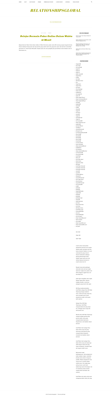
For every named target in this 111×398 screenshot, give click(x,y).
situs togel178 (79, 94)
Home (20, 1)
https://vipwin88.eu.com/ (81, 218)
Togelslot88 (78, 64)
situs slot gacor (79, 216)
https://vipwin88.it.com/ (81, 223)
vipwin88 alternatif (80, 129)
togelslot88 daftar (80, 191)
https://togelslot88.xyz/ (81, 100)
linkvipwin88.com (79, 174)
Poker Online (78, 90)
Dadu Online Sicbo (80, 204)
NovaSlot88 (78, 136)
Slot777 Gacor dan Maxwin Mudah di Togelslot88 (83, 36)
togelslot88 (78, 104)
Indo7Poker (78, 156)
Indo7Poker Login (79, 209)
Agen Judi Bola (79, 219)
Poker (39, 1)
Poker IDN (78, 235)
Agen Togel (78, 238)
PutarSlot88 (78, 141)
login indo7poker (79, 144)
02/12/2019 (43, 32)
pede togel (78, 278)
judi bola (78, 202)
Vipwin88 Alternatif (80, 177)
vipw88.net (78, 127)
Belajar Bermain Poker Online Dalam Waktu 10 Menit (46, 38)
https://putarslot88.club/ (81, 146)
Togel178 (78, 110)
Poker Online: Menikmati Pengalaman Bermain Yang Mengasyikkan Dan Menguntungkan (83, 54)
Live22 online (79, 261)
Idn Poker (78, 79)
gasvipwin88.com (79, 125)
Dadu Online (78, 161)
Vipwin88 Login (79, 117)
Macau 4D (78, 157)
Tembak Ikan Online (48, 1)
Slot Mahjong (78, 149)
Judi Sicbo (78, 206)
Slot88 (77, 77)
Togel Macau (78, 75)
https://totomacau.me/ (80, 122)
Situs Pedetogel (79, 89)
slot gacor (78, 226)
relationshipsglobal (55, 10)
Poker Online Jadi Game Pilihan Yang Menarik (83, 49)
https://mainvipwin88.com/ (81, 99)
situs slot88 (78, 221)
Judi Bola (67, 1)
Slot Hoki (78, 232)
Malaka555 (78, 176)
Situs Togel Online (79, 179)
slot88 (77, 186)
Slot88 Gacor (78, 92)
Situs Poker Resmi (79, 159)
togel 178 (78, 95)
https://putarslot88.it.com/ (81, 224)
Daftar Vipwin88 (79, 74)
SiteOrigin (63, 394)
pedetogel (78, 187)
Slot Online (32, 1)
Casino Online (59, 1)
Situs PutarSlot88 (79, 154)
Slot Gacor (78, 87)
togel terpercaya (79, 201)
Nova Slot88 (78, 134)
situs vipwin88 (79, 67)
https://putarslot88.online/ (81, 151)
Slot (25, 1)
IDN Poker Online (79, 80)
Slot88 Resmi (78, 147)
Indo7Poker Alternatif (80, 166)
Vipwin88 (78, 105)
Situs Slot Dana (79, 181)
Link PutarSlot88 (79, 152)
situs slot (78, 213)
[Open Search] (91, 1)
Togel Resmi (78, 84)
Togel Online (76, 1)
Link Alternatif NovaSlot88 (81, 132)
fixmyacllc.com (79, 131)
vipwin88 (78, 102)
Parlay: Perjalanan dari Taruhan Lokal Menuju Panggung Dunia (83, 40)
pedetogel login (79, 197)
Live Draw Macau (79, 142)
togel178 (78, 69)
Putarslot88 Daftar (80, 211)
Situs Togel (78, 65)
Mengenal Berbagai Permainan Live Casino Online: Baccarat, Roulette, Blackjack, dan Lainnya (83, 44)
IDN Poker (78, 164)
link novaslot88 (79, 120)
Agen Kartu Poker (79, 162)
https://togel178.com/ (80, 97)
